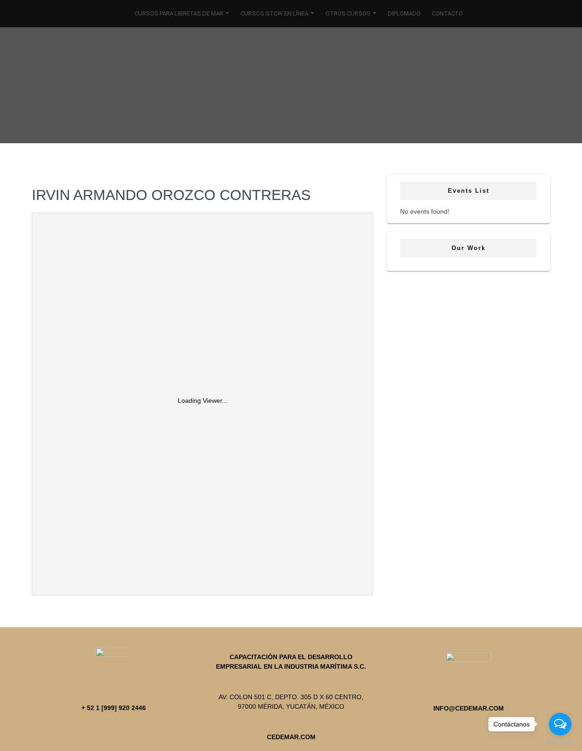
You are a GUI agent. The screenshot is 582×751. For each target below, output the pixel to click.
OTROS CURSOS (349, 13)
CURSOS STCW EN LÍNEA (275, 13)
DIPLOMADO (404, 13)
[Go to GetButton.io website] (560, 742)
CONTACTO (447, 13)
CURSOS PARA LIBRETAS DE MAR (180, 13)
